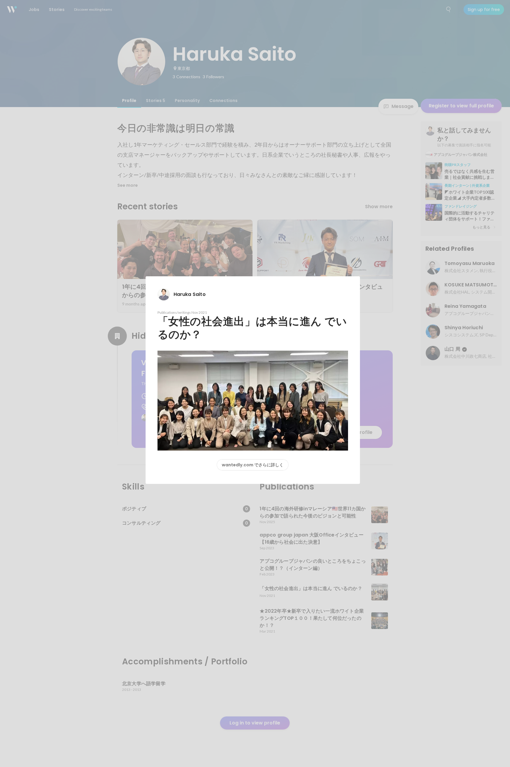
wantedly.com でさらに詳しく (252, 465)
